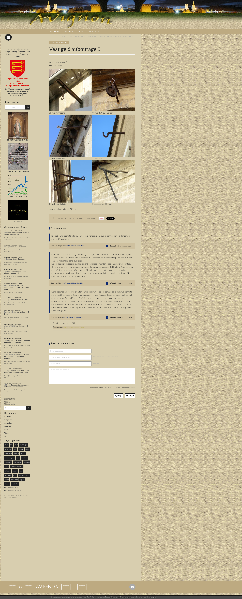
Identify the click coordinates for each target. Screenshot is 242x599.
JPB (5, 385)
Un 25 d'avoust (20, 247)
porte (15, 475)
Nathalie (7, 426)
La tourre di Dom (21, 300)
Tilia (6, 233)
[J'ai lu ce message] (239, 597)
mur (15, 449)
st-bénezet (8, 449)
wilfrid (7, 259)
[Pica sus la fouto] (70, 90)
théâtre (7, 484)
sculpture (8, 475)
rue (11, 445)
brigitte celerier (10, 285)
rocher (27, 449)
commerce (8, 453)
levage (75, 218)
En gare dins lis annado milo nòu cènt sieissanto (17, 341)
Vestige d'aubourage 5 (74, 49)
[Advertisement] (11, 538)
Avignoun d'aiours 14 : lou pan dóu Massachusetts (116, 36)
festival (21, 449)
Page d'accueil (92, 36)
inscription (14, 480)
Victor (6, 433)
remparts (26, 462)
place (16, 445)
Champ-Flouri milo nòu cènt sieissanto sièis (16, 234)
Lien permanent (61, 218)
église (18, 458)
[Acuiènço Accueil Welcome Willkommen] (17, 69)
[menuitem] (56, 31)
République (23, 445)
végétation (8, 462)
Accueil (54, 31)
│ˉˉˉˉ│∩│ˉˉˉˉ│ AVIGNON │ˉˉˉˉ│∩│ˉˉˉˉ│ (47, 586)
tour (21, 471)
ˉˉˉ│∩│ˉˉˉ (7, 247)
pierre (7, 466)
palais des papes (24, 475)
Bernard (7, 417)
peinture (7, 471)
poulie (81, 218)
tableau (15, 471)
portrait (24, 458)
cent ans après (9, 458)
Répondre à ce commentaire (121, 246)
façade (22, 480)
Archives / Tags (74, 31)
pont (6, 445)
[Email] (8, 37)
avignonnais (17, 462)
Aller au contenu (8, 2)
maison (16, 453)
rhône (7, 480)
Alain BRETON (10, 326)
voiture (23, 453)
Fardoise (8, 423)
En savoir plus (151, 597)
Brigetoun (8, 420)
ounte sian (15, 484)
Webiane (7, 436)
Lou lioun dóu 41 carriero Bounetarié (72, 36)
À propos (93, 31)
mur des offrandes (17, 466)
